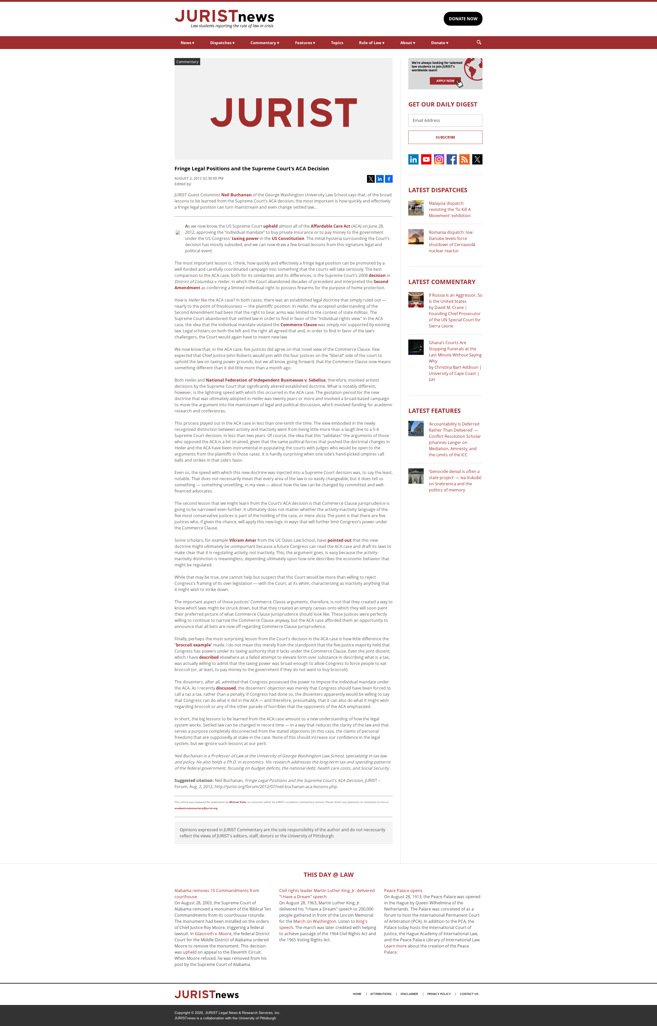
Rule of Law (371, 42)
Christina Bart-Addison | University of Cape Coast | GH (455, 373)
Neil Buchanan (236, 195)
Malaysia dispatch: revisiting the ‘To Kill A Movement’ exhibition (450, 209)
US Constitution (288, 238)
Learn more (395, 946)
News (187, 42)
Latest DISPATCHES (437, 190)
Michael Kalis (237, 802)
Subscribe (445, 137)
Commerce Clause (299, 324)
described (209, 657)
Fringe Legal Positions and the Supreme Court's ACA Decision (252, 168)
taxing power (245, 238)
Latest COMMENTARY (442, 281)
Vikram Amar (242, 540)
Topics (337, 42)
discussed (226, 688)
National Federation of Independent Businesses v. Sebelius (266, 380)
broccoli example (193, 645)
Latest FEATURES (434, 410)
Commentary (264, 42)
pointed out (339, 540)
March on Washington (314, 921)
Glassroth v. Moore (213, 933)
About (407, 42)
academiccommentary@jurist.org (196, 808)
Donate (439, 42)
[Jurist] (225, 18)
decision (377, 275)
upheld (270, 226)
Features (305, 42)
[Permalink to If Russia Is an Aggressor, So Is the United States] (416, 299)
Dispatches (222, 42)
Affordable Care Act (330, 226)
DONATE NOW (463, 19)
